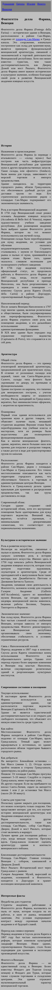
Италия (31, 3)
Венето (41, 3)
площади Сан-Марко (28, 39)
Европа (20, 3)
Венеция (7, 9)
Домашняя (8, 3)
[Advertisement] (26, 115)
